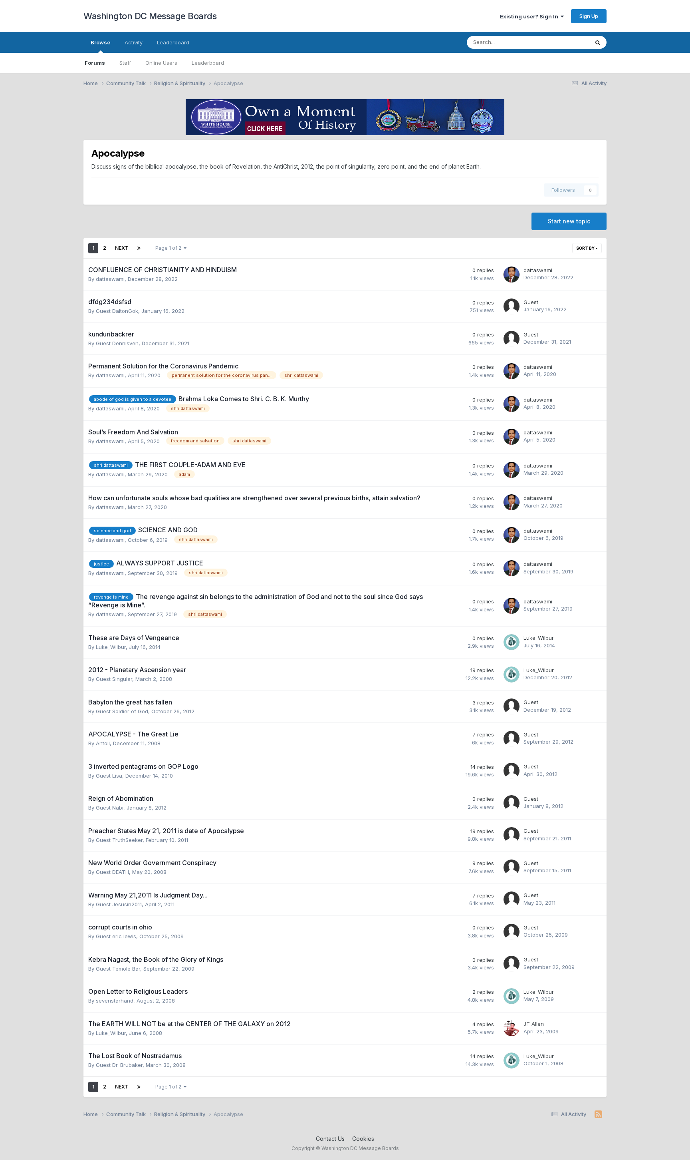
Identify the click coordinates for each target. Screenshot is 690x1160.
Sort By (585, 248)
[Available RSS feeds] (598, 1114)
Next (122, 248)
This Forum (565, 42)
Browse (100, 42)
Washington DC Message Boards (149, 16)
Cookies (363, 1138)
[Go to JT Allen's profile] (511, 1028)
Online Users (161, 63)
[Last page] (139, 248)
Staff (125, 63)
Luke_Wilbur (111, 647)
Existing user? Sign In (530, 16)
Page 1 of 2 (169, 248)
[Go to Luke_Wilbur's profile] (511, 642)
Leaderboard (208, 63)
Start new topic (569, 221)
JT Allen (533, 1024)
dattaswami (110, 279)
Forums (95, 63)
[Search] (598, 42)
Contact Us (330, 1138)
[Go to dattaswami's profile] (511, 275)
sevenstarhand (114, 1000)
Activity (134, 42)
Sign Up (588, 16)
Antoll (103, 743)
